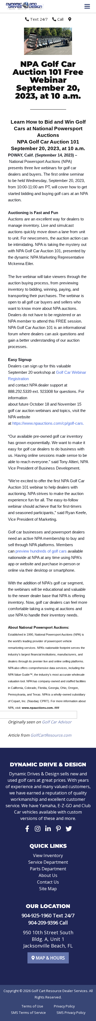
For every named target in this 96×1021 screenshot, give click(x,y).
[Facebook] (27, 829)
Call (59, 19)
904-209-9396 (43, 922)
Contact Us (48, 882)
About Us (48, 875)
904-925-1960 (36, 915)
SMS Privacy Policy (71, 1012)
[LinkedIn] (48, 829)
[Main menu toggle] (87, 6)
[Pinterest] (58, 829)
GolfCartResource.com (50, 735)
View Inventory (48, 855)
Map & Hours (50, 958)
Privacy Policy (64, 1006)
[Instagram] (37, 829)
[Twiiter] (69, 829)
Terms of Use (32, 1006)
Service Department (48, 862)
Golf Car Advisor (56, 721)
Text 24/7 (38, 19)
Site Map (48, 889)
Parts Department (48, 869)
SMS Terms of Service (28, 1012)
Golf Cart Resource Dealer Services (59, 990)
